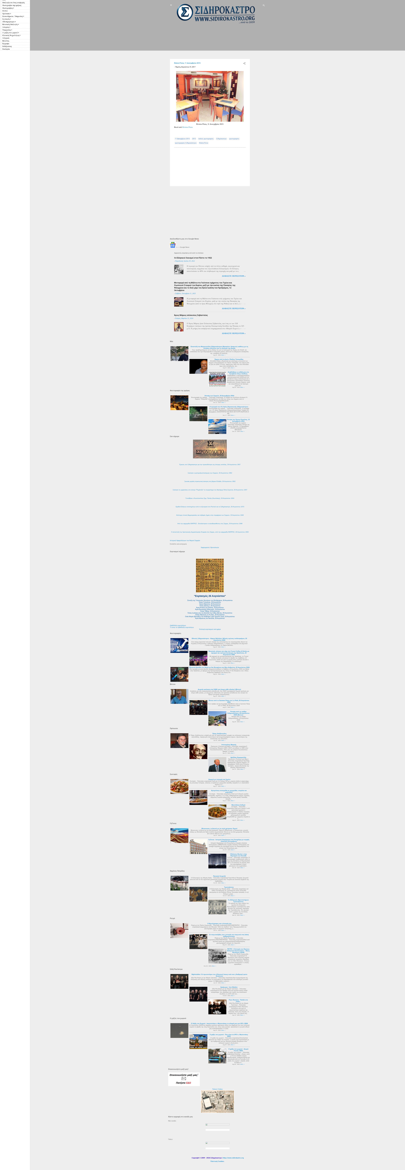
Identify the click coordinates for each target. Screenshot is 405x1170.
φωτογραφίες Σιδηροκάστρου (185, 143)
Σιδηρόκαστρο (221, 139)
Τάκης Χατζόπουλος (219, 733)
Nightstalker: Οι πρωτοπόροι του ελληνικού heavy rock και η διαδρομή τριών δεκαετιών (219, 975)
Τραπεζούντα (229, 887)
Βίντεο (5, 11)
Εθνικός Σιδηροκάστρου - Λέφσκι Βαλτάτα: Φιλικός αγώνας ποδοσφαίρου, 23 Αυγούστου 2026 (219, 639)
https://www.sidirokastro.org (233, 1158)
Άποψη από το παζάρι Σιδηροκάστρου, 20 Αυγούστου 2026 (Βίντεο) (238, 713)
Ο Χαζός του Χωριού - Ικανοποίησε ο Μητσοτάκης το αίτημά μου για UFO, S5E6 (219, 1023)
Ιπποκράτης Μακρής (228, 744)
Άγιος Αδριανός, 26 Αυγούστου (210, 604)
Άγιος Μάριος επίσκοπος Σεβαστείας (191, 315)
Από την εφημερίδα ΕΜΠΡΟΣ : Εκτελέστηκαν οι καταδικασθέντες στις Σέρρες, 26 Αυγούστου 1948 (209, 523)
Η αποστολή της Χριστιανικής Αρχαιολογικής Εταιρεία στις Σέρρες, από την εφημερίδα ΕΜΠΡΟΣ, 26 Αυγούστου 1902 (210, 532)
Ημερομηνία (205, 547)
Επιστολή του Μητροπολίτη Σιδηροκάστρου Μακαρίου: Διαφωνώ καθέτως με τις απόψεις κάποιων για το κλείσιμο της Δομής (219, 347)
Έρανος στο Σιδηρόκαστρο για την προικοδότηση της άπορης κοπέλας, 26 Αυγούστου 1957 (210, 464)
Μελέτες (5, 41)
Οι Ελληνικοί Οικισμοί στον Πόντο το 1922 (193, 258)
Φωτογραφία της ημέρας (11, 5)
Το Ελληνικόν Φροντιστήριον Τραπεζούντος (238, 900)
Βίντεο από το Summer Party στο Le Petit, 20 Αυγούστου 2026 (229, 701)
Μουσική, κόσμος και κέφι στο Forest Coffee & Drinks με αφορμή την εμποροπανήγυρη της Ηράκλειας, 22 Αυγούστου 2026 (229, 652)
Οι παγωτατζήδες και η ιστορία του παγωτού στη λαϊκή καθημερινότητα (229, 935)
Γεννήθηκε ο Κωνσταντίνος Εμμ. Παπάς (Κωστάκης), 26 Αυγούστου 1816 (210, 498)
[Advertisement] (258, 59)
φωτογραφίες (234, 139)
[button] (244, 63)
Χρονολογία (215, 547)
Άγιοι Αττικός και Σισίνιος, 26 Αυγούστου (210, 607)
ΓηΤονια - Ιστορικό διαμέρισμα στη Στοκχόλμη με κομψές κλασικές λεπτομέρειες (228, 840)
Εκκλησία (6, 49)
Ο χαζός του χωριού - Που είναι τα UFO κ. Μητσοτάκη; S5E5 (229, 1035)
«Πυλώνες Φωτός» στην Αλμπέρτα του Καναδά (238, 855)
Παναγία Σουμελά (219, 876)
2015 (194, 139)
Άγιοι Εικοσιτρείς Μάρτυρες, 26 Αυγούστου (210, 609)
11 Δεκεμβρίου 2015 (182, 139)
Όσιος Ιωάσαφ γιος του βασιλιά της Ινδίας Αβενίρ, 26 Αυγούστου (210, 613)
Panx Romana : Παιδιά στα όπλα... (238, 1000)
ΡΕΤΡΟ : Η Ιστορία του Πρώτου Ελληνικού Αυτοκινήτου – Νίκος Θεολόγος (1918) (238, 950)
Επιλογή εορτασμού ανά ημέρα (210, 629)
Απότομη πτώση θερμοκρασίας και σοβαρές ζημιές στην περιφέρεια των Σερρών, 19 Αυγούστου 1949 (210, 515)
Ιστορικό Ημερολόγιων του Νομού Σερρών (185, 540)
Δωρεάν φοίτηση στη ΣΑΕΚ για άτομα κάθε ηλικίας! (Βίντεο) (219, 689)
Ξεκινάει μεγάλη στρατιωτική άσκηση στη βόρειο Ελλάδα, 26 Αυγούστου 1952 (210, 481)
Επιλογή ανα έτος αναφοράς (13, 3)
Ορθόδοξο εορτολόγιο (178, 625)
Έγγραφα (5, 44)
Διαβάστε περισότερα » (234, 276)
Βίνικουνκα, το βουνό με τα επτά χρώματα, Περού (219, 828)
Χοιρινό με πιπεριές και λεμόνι (219, 779)
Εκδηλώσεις (7, 46)
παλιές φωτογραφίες (206, 139)
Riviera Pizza (187, 127)
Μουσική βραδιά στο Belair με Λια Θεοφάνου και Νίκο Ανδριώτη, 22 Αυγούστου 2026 (219, 667)
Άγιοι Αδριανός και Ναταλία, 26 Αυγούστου (210, 618)
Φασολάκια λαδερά (238, 805)
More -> (223, 355)
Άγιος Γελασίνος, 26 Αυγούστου (210, 602)
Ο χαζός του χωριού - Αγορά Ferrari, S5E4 (238, 1050)
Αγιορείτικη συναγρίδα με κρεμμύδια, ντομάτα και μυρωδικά (229, 791)
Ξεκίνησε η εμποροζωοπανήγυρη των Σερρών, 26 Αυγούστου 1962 (210, 473)
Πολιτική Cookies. (217, 1161)
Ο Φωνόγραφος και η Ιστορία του (219, 923)
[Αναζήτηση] (264, 6)
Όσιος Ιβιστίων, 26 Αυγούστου (210, 606)
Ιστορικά (5, 38)
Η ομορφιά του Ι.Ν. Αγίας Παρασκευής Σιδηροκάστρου (229, 407)
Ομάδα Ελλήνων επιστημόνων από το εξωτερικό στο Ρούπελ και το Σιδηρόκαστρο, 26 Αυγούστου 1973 (210, 507)
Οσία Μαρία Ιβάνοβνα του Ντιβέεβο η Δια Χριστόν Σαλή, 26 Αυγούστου (210, 616)
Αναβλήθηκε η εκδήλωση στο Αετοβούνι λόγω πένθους (238, 373)
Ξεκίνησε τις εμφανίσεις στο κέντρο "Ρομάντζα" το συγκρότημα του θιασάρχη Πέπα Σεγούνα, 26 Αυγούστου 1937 (210, 490)
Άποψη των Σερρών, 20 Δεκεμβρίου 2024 (219, 396)
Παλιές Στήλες (217, 1089)
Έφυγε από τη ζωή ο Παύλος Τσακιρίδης (228, 359)
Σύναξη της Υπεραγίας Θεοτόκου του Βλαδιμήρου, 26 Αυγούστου (210, 600)
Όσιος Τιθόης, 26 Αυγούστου (210, 611)
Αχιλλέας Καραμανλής (238, 757)
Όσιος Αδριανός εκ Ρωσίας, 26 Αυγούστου (210, 615)
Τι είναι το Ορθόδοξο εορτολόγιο (182, 627)
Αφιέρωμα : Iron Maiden (229, 987)
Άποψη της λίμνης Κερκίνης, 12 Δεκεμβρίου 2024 (238, 420)
